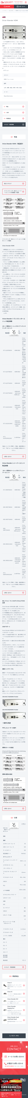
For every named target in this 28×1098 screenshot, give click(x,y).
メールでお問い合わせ (16, 1056)
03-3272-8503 (19, 1)
